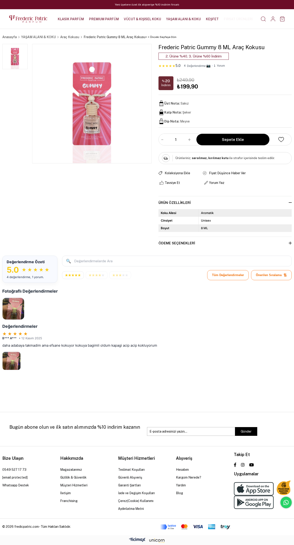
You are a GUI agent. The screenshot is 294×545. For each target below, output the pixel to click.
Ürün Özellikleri (174, 203)
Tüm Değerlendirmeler (228, 275)
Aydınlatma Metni (131, 509)
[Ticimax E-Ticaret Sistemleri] (147, 541)
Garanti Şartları (129, 485)
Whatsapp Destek (15, 485)
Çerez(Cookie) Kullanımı (135, 501)
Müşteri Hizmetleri (74, 485)
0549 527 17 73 (14, 469)
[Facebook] (235, 465)
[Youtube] (251, 465)
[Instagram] (243, 465)
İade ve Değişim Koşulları (136, 493)
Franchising (69, 501)
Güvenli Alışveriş (130, 477)
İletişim (65, 493)
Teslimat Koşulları (131, 469)
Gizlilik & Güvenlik (73, 477)
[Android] (254, 502)
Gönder (246, 431)
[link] (225, 65)
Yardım (181, 485)
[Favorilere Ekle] (281, 139)
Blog (179, 493)
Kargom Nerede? (188, 477)
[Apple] (254, 489)
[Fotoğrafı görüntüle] (13, 309)
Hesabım (182, 469)
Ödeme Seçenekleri (176, 243)
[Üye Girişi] (273, 19)
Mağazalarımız (71, 469)
